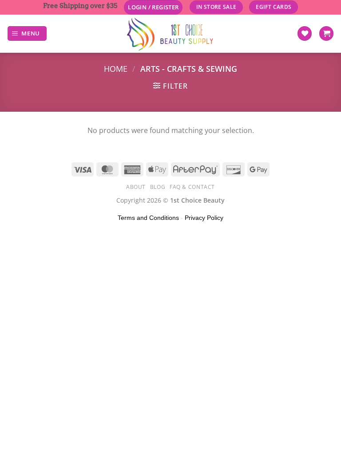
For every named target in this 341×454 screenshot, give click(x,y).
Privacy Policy (204, 217)
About (136, 187)
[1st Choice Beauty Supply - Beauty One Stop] (170, 33)
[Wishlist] (304, 33)
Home (115, 68)
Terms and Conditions (148, 217)
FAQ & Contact (192, 187)
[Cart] (326, 33)
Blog (157, 187)
